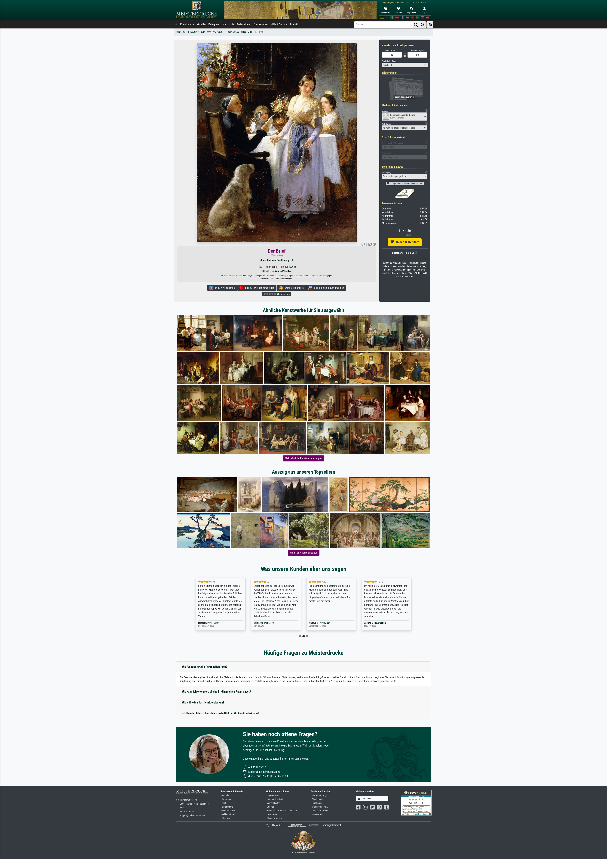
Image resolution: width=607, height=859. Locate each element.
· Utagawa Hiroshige (319, 810)
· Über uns (225, 818)
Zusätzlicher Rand (389, 61)
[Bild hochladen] (429, 24)
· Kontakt (225, 795)
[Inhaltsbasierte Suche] (422, 24)
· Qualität (270, 807)
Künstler (201, 24)
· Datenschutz (227, 807)
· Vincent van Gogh (319, 795)
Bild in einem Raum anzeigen (328, 287)
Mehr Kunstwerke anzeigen (303, 552)
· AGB (223, 803)
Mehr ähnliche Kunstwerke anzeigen (303, 458)
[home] (176, 24)
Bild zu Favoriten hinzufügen (258, 287)
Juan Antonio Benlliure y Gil (240, 32)
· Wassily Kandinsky (319, 807)
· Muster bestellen (274, 818)
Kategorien (214, 24)
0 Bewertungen (283, 294)
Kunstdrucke (187, 24)
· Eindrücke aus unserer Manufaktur (281, 810)
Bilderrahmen (243, 24)
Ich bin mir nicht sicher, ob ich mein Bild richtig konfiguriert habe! (220, 713)
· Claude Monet (317, 799)
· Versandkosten (273, 803)
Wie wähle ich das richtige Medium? (203, 702)
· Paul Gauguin (317, 803)
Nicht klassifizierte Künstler (212, 32)
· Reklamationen (228, 814)
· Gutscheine (271, 814)
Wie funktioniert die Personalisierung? (204, 667)
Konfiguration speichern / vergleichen (405, 183)
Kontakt (293, 24)
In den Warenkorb (406, 242)
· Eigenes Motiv (272, 795)
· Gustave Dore (317, 814)
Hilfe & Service (279, 24)
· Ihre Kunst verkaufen (275, 799)
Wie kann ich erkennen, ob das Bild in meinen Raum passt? (216, 691)
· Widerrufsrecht (228, 810)
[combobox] (405, 65)
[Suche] (416, 24)
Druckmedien (261, 24)
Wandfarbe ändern (293, 287)
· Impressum (226, 799)
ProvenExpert (214, 623)
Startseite (180, 32)
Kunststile (228, 24)
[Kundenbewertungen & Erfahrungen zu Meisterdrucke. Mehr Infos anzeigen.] (416, 802)
